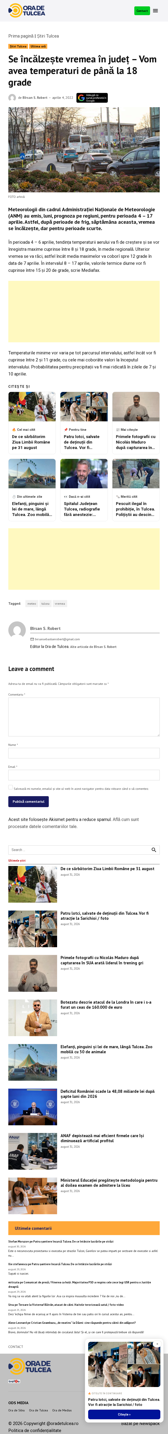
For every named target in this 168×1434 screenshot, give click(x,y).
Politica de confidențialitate (34, 1430)
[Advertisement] (84, 311)
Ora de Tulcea (38, 1410)
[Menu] (156, 10)
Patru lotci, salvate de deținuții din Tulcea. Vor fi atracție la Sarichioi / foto (105, 915)
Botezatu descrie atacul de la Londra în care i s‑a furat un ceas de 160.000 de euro (106, 1004)
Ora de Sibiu (16, 1410)
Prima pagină (20, 36)
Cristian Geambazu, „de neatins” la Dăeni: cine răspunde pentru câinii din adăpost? (83, 1323)
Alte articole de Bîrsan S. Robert (93, 647)
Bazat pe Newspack (140, 1423)
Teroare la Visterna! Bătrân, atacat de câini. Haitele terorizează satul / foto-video (71, 1305)
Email (12, 767)
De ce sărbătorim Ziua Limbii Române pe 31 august (107, 868)
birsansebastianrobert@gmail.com (57, 639)
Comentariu (16, 694)
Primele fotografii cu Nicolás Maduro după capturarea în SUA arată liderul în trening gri (102, 960)
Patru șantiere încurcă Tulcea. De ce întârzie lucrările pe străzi (73, 1241)
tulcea (45, 604)
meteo (32, 604)
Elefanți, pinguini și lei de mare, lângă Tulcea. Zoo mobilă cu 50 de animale (106, 1049)
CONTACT (15, 1346)
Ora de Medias (62, 1410)
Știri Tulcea (48, 36)
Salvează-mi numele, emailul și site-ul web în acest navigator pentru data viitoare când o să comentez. (81, 789)
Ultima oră (38, 46)
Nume (13, 745)
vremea (60, 604)
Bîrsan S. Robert (35, 97)
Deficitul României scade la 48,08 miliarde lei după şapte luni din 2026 (108, 1093)
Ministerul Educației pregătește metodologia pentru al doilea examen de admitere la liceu (109, 1182)
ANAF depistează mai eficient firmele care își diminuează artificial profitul (102, 1138)
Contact (142, 11)
